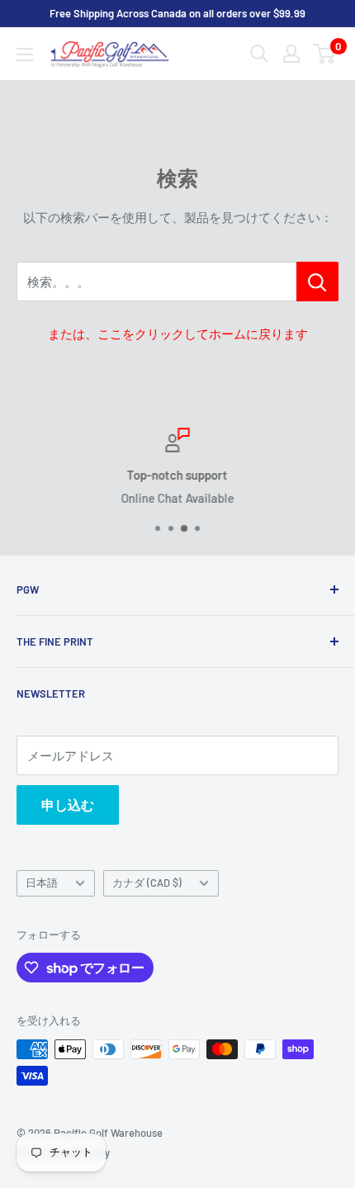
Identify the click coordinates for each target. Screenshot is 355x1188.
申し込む (67, 804)
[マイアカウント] (291, 54)
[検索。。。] (317, 281)
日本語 (42, 882)
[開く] (259, 54)
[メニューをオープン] (25, 54)
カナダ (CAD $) (147, 882)
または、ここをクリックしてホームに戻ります (178, 333)
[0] (325, 54)
